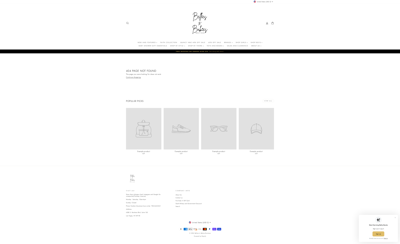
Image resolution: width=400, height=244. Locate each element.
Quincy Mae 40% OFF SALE (192, 42)
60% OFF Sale (214, 42)
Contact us (179, 198)
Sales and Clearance (237, 46)
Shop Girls (241, 42)
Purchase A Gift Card (183, 201)
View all (268, 101)
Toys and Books (215, 46)
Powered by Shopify (200, 236)
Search (178, 206)
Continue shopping (133, 77)
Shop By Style (177, 46)
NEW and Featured (147, 42)
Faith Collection (168, 42)
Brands (228, 42)
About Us (256, 46)
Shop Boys (256, 42)
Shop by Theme (195, 46)
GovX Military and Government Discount (189, 204)
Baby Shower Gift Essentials (153, 46)
